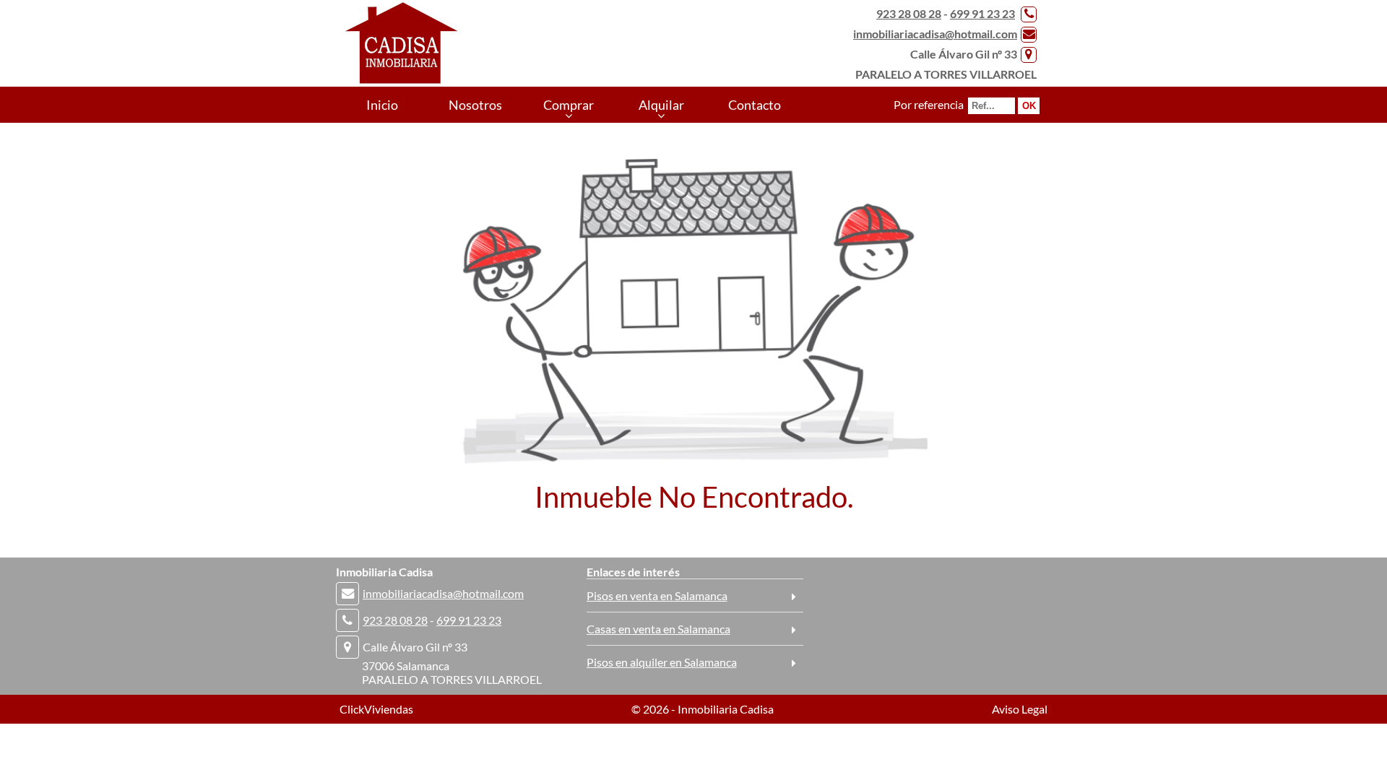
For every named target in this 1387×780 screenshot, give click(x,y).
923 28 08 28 (908, 13)
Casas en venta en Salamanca (658, 629)
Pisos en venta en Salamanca (657, 595)
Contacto (754, 105)
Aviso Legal (1019, 709)
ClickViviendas (376, 709)
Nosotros (475, 105)
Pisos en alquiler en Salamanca (662, 662)
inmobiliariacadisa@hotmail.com (935, 33)
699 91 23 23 (982, 13)
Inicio (382, 105)
